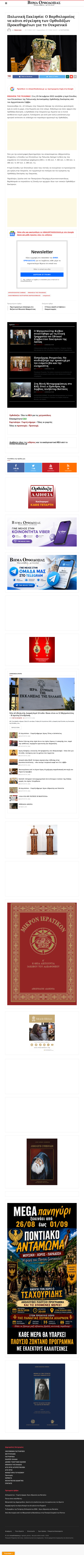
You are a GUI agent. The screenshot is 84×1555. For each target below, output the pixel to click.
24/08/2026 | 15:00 (49, 392)
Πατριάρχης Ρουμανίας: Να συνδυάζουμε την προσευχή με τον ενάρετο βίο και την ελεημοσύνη (52, 361)
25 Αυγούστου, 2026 (29, 718)
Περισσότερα (15, 727)
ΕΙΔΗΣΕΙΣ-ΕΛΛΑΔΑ (11, 1459)
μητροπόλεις (45, 415)
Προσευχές (9, 1475)
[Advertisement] (42, 135)
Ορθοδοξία (14, 415)
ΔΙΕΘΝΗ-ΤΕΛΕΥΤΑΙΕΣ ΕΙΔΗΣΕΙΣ (15, 1462)
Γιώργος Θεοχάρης (17, 718)
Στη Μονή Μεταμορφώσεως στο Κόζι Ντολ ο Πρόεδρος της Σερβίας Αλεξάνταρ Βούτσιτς (53, 386)
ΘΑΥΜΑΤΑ (8, 1478)
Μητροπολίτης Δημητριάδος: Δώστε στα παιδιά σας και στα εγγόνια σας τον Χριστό (34, 1502)
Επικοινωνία (31, 1531)
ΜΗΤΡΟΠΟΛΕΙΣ (10, 1454)
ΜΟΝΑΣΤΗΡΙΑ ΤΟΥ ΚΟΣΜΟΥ (14, 1473)
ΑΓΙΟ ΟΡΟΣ (8, 1470)
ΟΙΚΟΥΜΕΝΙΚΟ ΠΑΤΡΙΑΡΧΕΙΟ (15, 1451)
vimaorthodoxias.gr (15, 1535)
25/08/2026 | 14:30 (49, 344)
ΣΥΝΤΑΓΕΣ (8, 1483)
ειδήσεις (31, 442)
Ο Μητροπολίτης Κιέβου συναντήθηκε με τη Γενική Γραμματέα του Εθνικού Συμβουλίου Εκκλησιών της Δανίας (50, 336)
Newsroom (18, 30)
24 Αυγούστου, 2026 (25, 755)
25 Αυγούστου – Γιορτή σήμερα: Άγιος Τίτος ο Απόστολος (40, 733)
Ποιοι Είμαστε (19, 1531)
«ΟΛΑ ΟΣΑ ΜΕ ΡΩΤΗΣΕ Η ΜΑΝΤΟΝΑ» (33, 796)
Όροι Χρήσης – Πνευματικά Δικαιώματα (50, 1531)
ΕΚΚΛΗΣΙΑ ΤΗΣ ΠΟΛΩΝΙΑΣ (37, 292)
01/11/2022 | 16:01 (30, 30)
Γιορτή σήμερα (28, 422)
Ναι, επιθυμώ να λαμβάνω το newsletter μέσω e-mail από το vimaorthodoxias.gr (39, 280)
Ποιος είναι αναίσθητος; (13, 1498)
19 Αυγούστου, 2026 (25, 746)
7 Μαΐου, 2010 (23, 807)
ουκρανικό (46, 295)
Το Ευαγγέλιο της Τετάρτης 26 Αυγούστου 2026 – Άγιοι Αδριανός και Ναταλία (31, 1509)
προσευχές (22, 426)
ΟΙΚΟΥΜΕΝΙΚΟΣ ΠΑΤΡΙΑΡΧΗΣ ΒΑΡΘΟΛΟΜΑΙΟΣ (24, 295)
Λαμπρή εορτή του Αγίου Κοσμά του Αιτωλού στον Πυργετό (25, 1506)
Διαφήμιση (8, 1531)
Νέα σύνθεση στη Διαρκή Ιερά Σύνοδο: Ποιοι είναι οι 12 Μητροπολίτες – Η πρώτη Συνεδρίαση (41, 714)
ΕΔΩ (25, 419)
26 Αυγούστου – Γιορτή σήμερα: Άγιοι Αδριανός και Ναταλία (41, 788)
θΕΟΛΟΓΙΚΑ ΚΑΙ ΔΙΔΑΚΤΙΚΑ (14, 1481)
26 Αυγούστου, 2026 (25, 791)
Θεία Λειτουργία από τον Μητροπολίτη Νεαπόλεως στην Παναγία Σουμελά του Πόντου (35, 1513)
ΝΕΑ (30, 415)
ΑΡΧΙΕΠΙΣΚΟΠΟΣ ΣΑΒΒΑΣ (17, 292)
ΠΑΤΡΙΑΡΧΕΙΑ (64, 30)
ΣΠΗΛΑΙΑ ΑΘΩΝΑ (25, 804)
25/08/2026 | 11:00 (49, 368)
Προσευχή (33, 426)
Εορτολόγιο (14, 422)
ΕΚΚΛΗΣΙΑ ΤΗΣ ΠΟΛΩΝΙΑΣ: (19, 96)
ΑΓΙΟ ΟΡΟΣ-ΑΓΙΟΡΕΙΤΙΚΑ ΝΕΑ (15, 1467)
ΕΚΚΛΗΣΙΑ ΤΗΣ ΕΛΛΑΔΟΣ (13, 1465)
